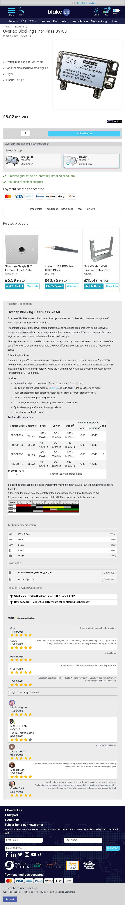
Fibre (113, 21)
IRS (23, 21)
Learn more (70, 892)
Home (6, 26)
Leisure (45, 21)
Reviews (90, 208)
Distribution (61, 21)
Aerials (13, 21)
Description (36, 208)
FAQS (79, 208)
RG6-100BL (50, 274)
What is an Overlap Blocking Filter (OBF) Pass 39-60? (44, 596)
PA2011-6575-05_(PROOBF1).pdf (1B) (35, 572)
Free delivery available (50, 3)
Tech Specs (52, 208)
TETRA (54, 388)
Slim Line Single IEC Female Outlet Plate (18, 268)
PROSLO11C (11, 274)
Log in (96, 15)
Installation (80, 21)
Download (109, 572)
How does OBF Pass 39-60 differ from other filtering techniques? (52, 602)
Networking (99, 21)
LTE (74, 388)
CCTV (33, 21)
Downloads (67, 208)
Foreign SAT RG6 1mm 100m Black (60, 268)
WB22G (88, 274)
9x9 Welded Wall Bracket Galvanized (97, 268)
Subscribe (112, 848)
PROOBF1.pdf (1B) (26, 579)
